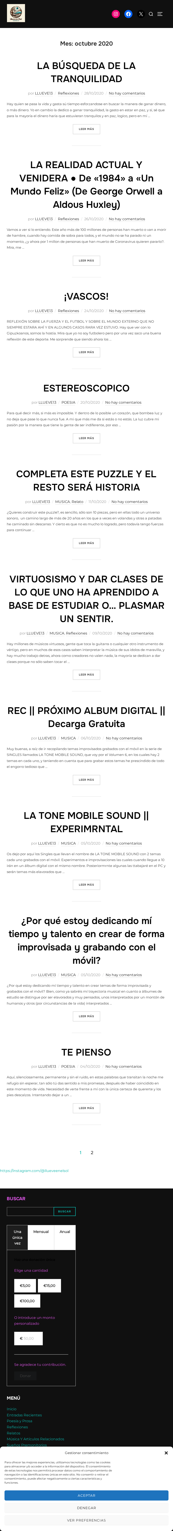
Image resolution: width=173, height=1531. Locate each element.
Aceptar (87, 1495)
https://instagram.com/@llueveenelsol (34, 1171)
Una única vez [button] (17, 1237)
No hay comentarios (127, 93)
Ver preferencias (86, 1520)
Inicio (11, 1409)
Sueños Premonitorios (27, 1445)
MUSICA (62, 502)
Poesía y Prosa (19, 1421)
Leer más (89, 129)
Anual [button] (65, 1232)
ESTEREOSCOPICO (86, 388)
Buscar (16, 1199)
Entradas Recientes (24, 1415)
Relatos (13, 1433)
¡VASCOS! (86, 296)
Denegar (86, 1508)
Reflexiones (68, 93)
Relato (77, 502)
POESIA (68, 402)
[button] (166, 1453)
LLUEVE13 (44, 93)
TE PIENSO (86, 1052)
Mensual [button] (41, 1232)
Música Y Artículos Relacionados (35, 1439)
